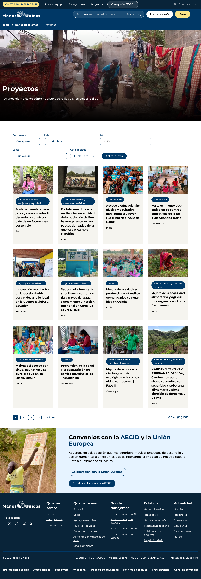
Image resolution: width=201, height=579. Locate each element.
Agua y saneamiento (85, 520)
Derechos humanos (85, 531)
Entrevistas (180, 520)
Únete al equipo (53, 4)
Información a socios (16, 569)
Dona (183, 14)
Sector (16, 149)
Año (102, 135)
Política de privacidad (105, 569)
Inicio (6, 24)
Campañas (180, 525)
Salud (76, 514)
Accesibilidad (41, 569)
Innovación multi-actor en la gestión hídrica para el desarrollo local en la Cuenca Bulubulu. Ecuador (33, 284)
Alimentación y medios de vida (89, 538)
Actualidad (183, 503)
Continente (19, 135)
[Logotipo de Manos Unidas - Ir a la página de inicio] (21, 16)
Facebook (3, 523)
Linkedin (32, 523)
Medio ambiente (83, 545)
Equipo (50, 513)
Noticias (179, 509)
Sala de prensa (183, 531)
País (46, 135)
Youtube (24, 523)
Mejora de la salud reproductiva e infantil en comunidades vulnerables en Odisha (123, 284)
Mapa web (61, 569)
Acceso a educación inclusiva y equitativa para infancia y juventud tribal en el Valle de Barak (123, 205)
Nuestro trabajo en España (122, 536)
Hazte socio (151, 514)
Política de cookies (135, 569)
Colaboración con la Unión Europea (97, 472)
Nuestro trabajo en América (122, 521)
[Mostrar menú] (195, 14)
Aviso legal (79, 569)
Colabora (151, 503)
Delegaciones (77, 4)
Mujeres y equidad (84, 525)
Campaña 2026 (122, 4)
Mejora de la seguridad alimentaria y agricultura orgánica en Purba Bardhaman (168, 284)
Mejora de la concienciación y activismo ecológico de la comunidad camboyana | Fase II (123, 367)
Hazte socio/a (159, 14)
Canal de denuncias (186, 569)
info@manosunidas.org (184, 557)
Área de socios (188, 4)
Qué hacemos (85, 503)
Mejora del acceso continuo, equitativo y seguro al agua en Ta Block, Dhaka (33, 367)
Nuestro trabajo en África (125, 513)
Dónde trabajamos (26, 24)
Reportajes (180, 514)
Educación (79, 509)
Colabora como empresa (153, 533)
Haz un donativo (154, 509)
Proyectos (97, 4)
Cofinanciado (78, 149)
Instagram (17, 523)
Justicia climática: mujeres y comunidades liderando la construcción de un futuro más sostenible (33, 205)
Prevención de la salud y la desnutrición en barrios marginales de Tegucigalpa (78, 367)
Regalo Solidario (153, 540)
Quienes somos (53, 505)
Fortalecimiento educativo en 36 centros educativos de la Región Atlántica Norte (168, 205)
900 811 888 (11, 4)
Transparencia (54, 524)
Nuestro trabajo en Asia (125, 528)
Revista (178, 536)
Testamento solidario (156, 525)
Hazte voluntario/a (155, 520)
